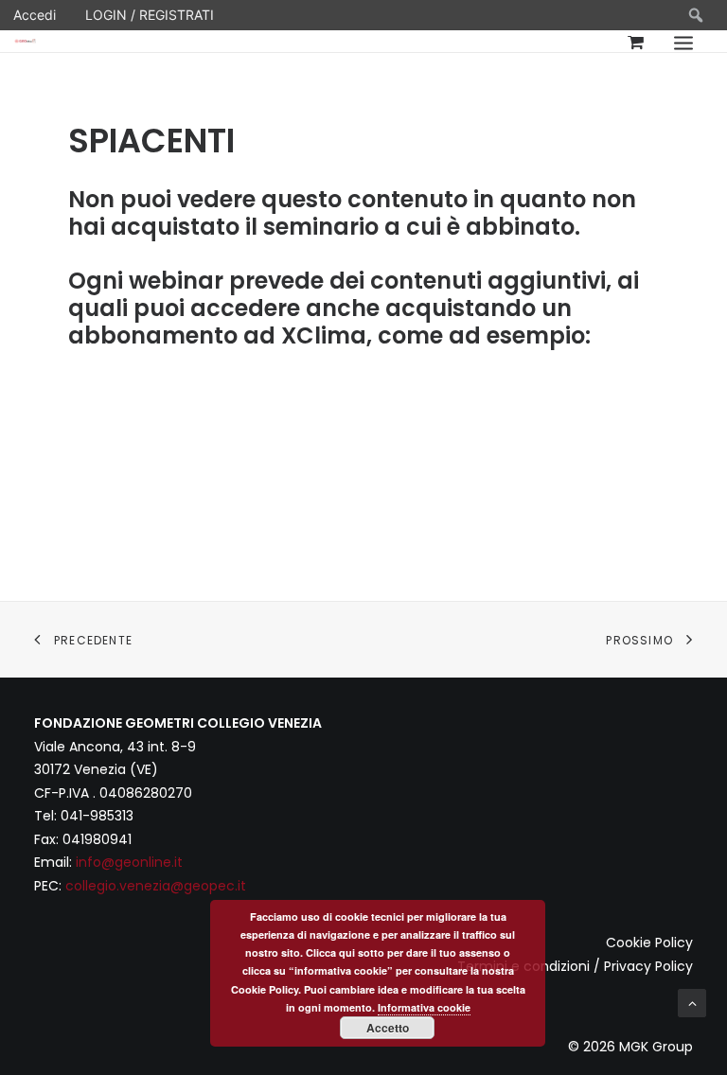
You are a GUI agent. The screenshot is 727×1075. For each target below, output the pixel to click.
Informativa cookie (424, 1007)
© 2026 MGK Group (630, 1046)
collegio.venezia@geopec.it (155, 885)
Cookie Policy (649, 942)
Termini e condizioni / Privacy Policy (575, 966)
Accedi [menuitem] (34, 15)
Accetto (387, 1027)
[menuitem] (696, 15)
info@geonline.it (129, 862)
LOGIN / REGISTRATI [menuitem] (149, 15)
